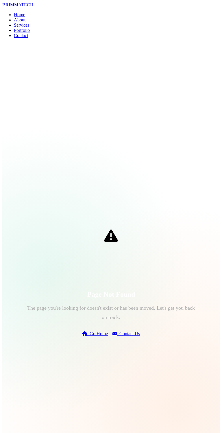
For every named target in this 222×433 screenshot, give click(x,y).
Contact (21, 35)
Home (19, 14)
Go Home (97, 333)
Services (21, 25)
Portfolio (22, 30)
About (19, 19)
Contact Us (128, 333)
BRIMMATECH (18, 4)
